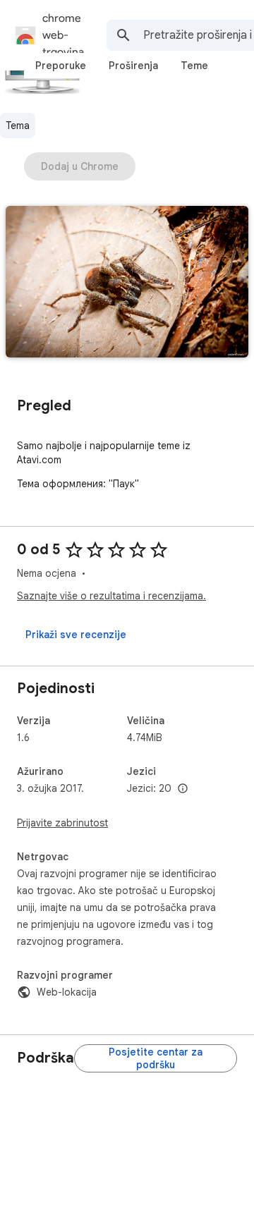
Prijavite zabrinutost (62, 823)
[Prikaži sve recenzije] (76, 635)
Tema (18, 125)
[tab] (60, 65)
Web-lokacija (67, 992)
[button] (127, 283)
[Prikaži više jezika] (182, 789)
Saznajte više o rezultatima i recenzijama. (111, 595)
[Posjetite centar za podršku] (155, 1058)
